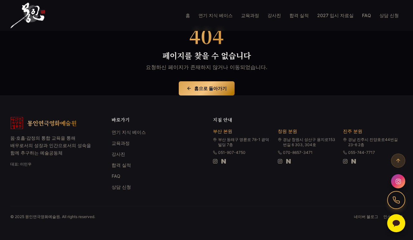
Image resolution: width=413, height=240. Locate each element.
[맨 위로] (398, 161)
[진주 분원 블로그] (353, 161)
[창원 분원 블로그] (288, 161)
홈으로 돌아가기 (210, 88)
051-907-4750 (232, 152)
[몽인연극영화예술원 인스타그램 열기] (398, 181)
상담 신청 (389, 15)
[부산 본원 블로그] (223, 161)
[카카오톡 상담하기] (396, 223)
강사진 (274, 15)
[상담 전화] (396, 200)
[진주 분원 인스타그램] (345, 161)
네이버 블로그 (366, 216)
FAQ (366, 15)
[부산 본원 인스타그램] (215, 161)
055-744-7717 (361, 152)
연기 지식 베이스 (215, 15)
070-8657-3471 (298, 152)
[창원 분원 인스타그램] (280, 161)
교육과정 (250, 15)
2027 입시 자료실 (335, 15)
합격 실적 (299, 15)
